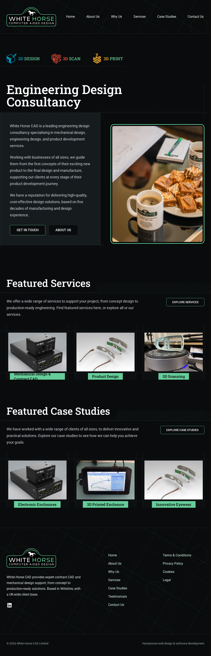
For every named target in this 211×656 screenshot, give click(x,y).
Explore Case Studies (182, 430)
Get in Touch (28, 230)
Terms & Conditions (177, 555)
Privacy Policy (173, 563)
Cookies (168, 572)
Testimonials (117, 596)
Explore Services (185, 302)
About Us (93, 17)
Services (140, 17)
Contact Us (196, 17)
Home (70, 17)
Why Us (116, 17)
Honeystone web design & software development (173, 643)
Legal (167, 580)
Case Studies (166, 17)
